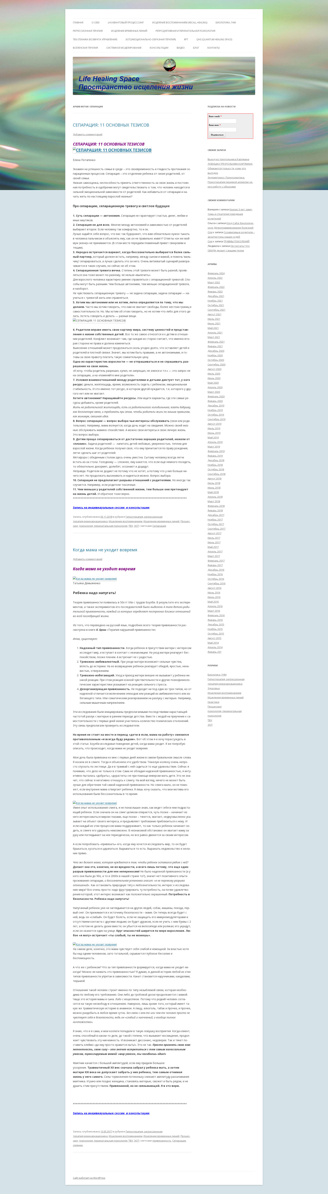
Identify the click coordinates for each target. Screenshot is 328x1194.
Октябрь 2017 (216, 524)
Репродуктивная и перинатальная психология (185, 30)
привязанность (161, 1140)
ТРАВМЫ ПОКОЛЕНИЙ (236, 241)
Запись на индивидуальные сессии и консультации (111, 507)
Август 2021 (214, 314)
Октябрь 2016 (216, 579)
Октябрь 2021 (216, 305)
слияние (78, 1145)
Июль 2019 (214, 428)
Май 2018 (213, 492)
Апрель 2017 (215, 551)
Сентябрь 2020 (216, 364)
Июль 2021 (214, 319)
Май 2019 (213, 437)
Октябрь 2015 (216, 633)
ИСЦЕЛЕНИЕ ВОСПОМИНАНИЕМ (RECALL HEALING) (179, 22)
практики (213, 702)
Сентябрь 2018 (216, 474)
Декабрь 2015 (216, 624)
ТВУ (131, 526)
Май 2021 (213, 328)
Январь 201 (214, 652)
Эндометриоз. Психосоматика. (226, 177)
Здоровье (214, 688)
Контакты (213, 47)
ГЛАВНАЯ (78, 22)
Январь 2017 (215, 565)
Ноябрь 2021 (215, 300)
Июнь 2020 (214, 378)
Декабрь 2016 (216, 569)
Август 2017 (214, 533)
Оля (210, 232)
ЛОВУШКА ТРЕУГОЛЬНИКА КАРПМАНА (230, 164)
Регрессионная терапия (88, 30)
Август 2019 (214, 423)
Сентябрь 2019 (216, 419)
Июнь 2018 (214, 487)
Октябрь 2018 (216, 469)
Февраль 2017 (216, 560)
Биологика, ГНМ (217, 674)
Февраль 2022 (216, 287)
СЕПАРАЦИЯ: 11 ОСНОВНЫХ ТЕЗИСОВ (111, 125)
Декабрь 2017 (216, 515)
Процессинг (215, 706)
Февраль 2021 (216, 341)
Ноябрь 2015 (215, 629)
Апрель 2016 (215, 606)
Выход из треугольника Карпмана (228, 159)
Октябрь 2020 (216, 360)
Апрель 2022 (215, 278)
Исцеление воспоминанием (125, 521)
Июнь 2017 (214, 542)
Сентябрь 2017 (216, 528)
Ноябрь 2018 (215, 465)
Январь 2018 (215, 510)
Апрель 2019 (215, 442)
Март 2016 (214, 610)
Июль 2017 (214, 538)
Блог (196, 47)
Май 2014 (213, 642)
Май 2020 (213, 382)
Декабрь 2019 (216, 405)
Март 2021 (214, 337)
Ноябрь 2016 (215, 574)
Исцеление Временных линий (129, 30)
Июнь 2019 (214, 433)
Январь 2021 (215, 346)
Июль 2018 (214, 483)
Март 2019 (214, 446)
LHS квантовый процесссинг (126, 22)
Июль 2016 (214, 592)
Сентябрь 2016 (216, 583)
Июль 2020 (214, 373)
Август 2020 (214, 369)
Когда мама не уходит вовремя (105, 549)
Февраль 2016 (216, 615)
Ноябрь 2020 (215, 355)
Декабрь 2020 (216, 351)
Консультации (159, 47)
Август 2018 (214, 478)
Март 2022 (214, 282)
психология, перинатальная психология (103, 526)
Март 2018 (214, 501)
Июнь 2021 (214, 323)
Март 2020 (214, 392)
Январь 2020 (215, 401)
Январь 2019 (215, 455)
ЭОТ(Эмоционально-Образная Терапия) (150, 39)
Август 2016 (214, 588)
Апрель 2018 (215, 496)
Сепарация (159, 526)
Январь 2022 (215, 291)
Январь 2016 (215, 620)
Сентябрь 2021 (216, 309)
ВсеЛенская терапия (85, 47)
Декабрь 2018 (216, 460)
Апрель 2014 (215, 647)
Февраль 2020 (216, 396)
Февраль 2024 (216, 273)
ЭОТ (136, 526)
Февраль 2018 (216, 506)
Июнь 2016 (214, 597)
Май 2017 (213, 547)
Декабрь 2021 (216, 296)
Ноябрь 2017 (215, 519)
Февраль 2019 (216, 451)
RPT (186, 39)
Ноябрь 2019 (215, 410)
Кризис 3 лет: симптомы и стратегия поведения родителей (230, 214)
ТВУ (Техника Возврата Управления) (95, 39)
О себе (95, 22)
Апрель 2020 (215, 387)
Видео (181, 47)
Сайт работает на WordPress (89, 1178)
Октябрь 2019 (216, 414)
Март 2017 (214, 556)
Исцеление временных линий (161, 521)
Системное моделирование (123, 47)
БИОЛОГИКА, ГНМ (226, 22)
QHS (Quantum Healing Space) (214, 39)
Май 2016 (213, 601)
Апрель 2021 (215, 332)
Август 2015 (214, 638)
